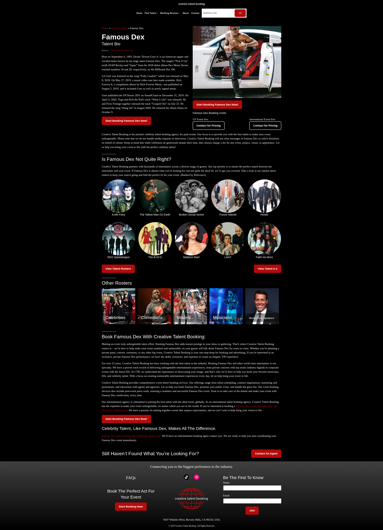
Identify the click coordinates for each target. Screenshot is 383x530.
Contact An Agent (266, 453)
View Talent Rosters (118, 268)
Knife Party (118, 214)
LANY (227, 257)
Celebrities (115, 317)
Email (227, 495)
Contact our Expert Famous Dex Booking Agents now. (131, 435)
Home (105, 28)
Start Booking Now (131, 506)
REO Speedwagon (118, 257)
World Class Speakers (261, 318)
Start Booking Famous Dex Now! (126, 120)
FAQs (131, 477)
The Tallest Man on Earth (155, 214)
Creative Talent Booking (191, 4)
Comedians (152, 317)
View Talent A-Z (268, 268)
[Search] (240, 13)
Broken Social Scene (191, 214)
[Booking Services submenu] (179, 13)
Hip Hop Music (116, 50)
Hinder (264, 214)
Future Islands (228, 214)
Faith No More (264, 257)
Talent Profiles (119, 28)
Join (252, 510)
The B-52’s (155, 257)
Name (226, 482)
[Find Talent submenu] (157, 13)
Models (184, 317)
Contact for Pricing (208, 125)
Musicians (128, 50)
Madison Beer (191, 257)
